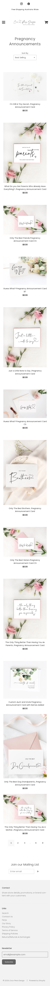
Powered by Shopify (37, 980)
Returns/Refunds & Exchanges (16, 937)
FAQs (4, 920)
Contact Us (7, 916)
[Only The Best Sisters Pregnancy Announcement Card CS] (25, 542)
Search (5, 913)
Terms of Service (10, 930)
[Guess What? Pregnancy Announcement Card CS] (25, 403)
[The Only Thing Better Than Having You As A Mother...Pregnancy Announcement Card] (25, 809)
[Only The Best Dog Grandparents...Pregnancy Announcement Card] (25, 746)
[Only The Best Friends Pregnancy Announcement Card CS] (25, 220)
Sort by (25, 53)
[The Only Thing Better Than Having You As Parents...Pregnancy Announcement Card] (25, 609)
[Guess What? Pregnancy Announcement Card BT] (25, 271)
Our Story (6, 923)
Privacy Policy (8, 927)
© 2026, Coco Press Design (14, 980)
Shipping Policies (10, 933)
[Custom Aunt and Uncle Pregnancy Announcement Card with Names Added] (25, 679)
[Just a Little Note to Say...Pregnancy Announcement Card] (25, 337)
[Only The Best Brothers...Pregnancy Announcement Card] (25, 472)
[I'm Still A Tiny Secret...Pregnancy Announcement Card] (25, 86)
